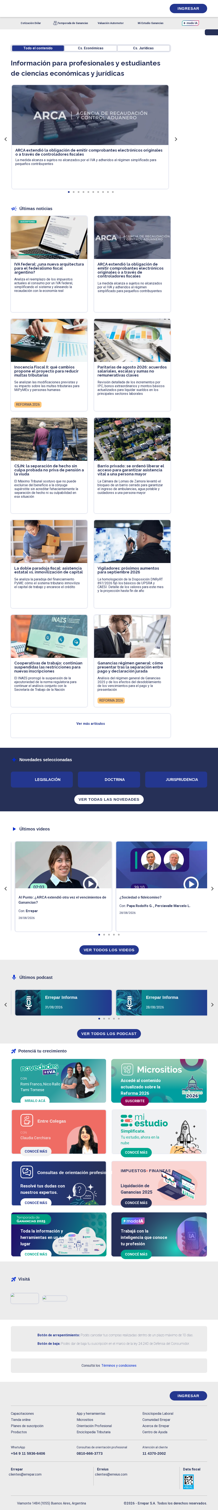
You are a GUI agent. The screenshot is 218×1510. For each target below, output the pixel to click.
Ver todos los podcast (109, 1034)
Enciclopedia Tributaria (93, 1432)
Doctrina (115, 779)
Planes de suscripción (27, 1426)
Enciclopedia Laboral (157, 1414)
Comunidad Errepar (156, 1420)
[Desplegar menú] (13, 8)
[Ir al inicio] (28, 1395)
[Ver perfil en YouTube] (42, 1481)
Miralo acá (35, 1101)
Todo (38, 48)
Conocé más (36, 1151)
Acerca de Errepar (155, 1426)
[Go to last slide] (5, 139)
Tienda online (21, 1420)
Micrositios (85, 1420)
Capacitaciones (22, 1414)
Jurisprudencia (182, 779)
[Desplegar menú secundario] (150, 8)
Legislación (47, 779)
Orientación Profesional (94, 1426)
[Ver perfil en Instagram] (51, 1481)
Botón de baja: (48, 1344)
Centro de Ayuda (154, 1432)
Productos (19, 1432)
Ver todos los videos (109, 950)
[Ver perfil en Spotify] (70, 1481)
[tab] (69, 192)
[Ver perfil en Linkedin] (33, 1481)
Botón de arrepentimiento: (58, 1335)
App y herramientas (91, 1414)
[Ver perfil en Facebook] (14, 1481)
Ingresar (188, 8)
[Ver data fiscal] (195, 1481)
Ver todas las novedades (109, 799)
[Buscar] (58, 8)
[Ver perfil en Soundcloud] (60, 1481)
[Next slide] (175, 139)
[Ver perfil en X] (23, 1481)
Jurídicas (143, 48)
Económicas (90, 48)
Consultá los (109, 1366)
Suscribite (135, 1101)
